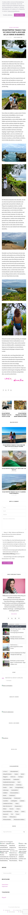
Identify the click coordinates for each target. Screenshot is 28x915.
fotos (11, 787)
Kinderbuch (12, 795)
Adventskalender (14, 771)
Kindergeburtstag (7, 798)
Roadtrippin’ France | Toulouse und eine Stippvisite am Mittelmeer (14, 445)
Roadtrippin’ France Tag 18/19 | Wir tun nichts (14, 469)
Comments (11, 624)
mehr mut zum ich (7, 806)
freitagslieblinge (19, 787)
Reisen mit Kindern (7, 811)
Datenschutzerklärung (9, 553)
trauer (17, 814)
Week (12, 626)
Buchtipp (20, 776)
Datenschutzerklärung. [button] (14, 11)
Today (8, 626)
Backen (16, 774)
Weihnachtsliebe (7, 819)
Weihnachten (13, 816)
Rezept (16, 811)
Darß (19, 782)
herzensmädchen (14, 792)
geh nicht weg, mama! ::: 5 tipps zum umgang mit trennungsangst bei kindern (17, 630)
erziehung (19, 784)
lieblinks (22, 800)
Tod (12, 814)
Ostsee (18, 808)
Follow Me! (15, 851)
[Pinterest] (8, 390)
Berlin (22, 774)
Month (16, 626)
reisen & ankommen (14, 27)
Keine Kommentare (18, 37)
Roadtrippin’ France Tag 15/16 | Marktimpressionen (20, 415)
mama (17, 803)
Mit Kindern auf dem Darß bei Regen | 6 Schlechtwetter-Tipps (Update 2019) (17, 662)
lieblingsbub (14, 800)
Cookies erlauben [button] (19, 15)
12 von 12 (5, 771)
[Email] (11, 390)
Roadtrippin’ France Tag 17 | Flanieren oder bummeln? (14, 492)
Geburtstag (5, 790)
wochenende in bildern (19, 819)
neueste (11, 808)
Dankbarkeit (16, 779)
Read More (14, 613)
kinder (4, 795)
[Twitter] (6, 390)
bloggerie (5, 776)
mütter (4, 808)
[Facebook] (3, 390)
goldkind (5, 792)
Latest (17, 624)
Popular (5, 624)
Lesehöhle (5, 800)
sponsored (5, 814)
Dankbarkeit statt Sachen (9, 782)
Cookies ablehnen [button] (7, 15)
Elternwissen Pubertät (8, 784)
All (20, 626)
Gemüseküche (14, 790)
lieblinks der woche (7, 803)
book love (13, 776)
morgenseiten (18, 806)
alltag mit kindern (7, 774)
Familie (5, 787)
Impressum (5, 886)
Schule (22, 811)
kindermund (17, 798)
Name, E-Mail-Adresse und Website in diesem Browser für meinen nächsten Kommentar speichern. (13, 534)
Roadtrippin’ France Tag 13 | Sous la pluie (6, 415)
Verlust (4, 816)
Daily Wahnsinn (6, 779)
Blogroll (4, 897)
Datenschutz (5, 884)
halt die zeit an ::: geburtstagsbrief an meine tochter (16, 646)
